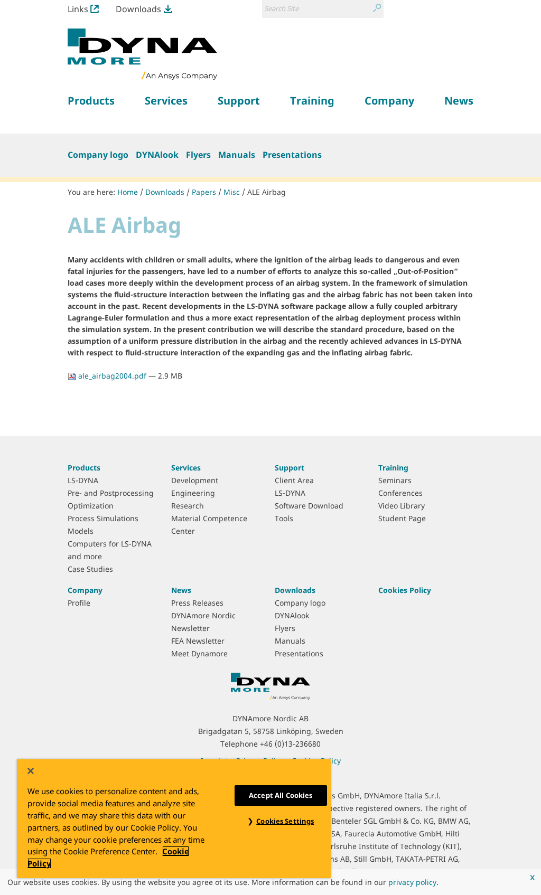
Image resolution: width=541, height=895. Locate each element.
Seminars (395, 480)
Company (85, 590)
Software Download (309, 506)
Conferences (400, 493)
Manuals (236, 155)
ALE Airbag (266, 192)
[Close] (30, 771)
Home (127, 192)
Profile (79, 603)
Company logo (98, 155)
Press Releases (197, 603)
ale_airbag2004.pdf (112, 376)
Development (194, 480)
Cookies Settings (285, 821)
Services (186, 468)
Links (78, 9)
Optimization (91, 506)
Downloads (138, 9)
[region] (174, 818)
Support (289, 468)
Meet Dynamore (199, 653)
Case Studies (90, 569)
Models (81, 531)
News (181, 590)
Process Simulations (103, 518)
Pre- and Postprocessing (111, 493)
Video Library (401, 506)
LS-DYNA (83, 480)
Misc (231, 192)
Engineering (193, 493)
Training (393, 468)
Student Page (402, 518)
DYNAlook (157, 155)
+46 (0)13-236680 (290, 744)
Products (84, 468)
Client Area (294, 480)
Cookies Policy (404, 590)
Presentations (292, 155)
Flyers (198, 155)
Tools (284, 518)
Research (187, 506)
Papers (204, 192)
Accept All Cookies (280, 795)
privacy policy (412, 882)
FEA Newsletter (198, 641)
